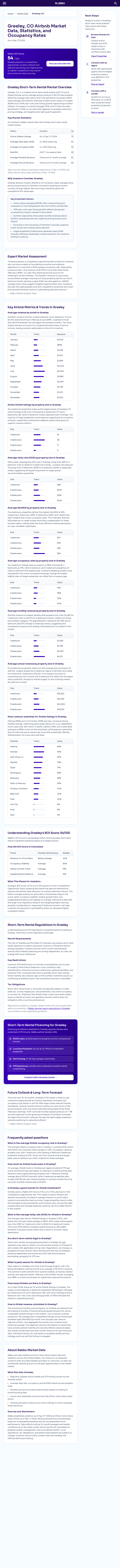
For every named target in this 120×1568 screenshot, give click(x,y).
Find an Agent (97, 84)
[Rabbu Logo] (60, 3)
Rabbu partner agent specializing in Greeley (49, 1008)
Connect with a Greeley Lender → (40, 1077)
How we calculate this (60, 63)
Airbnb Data (22, 13)
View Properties (99, 56)
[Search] (115, 3)
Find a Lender (97, 112)
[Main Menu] (4, 3)
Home (10, 13)
